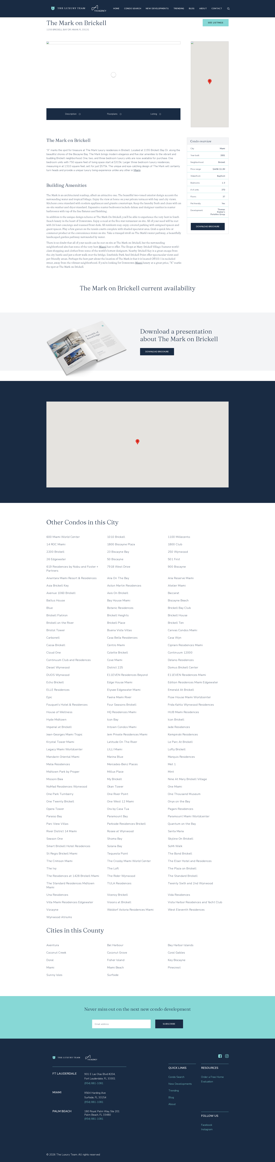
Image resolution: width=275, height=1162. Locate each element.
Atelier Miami (177, 586)
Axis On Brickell (117, 593)
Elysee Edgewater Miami (124, 690)
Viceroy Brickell (117, 895)
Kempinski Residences (183, 734)
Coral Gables (176, 953)
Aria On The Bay (118, 578)
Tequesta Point (117, 854)
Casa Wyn (174, 638)
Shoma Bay (114, 839)
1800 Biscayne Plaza (121, 544)
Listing (154, 114)
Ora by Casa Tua (118, 809)
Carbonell (53, 638)
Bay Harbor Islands (181, 945)
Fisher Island (116, 960)
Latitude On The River (122, 742)
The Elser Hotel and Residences (190, 861)
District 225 (115, 667)
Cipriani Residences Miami (185, 645)
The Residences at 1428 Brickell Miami (72, 876)
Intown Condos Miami (121, 727)
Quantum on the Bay (182, 824)
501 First (174, 559)
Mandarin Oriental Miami (62, 757)
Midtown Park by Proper (62, 772)
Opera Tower (55, 809)
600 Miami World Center (63, 537)
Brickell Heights (118, 615)
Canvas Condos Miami (182, 630)
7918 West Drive (118, 567)
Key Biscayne (176, 960)
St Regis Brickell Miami (61, 854)
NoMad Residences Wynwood (66, 787)
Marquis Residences (181, 757)
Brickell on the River (60, 623)
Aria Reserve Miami (181, 578)
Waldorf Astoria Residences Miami (130, 910)
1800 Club (175, 544)
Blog (192, 8)
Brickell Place (116, 623)
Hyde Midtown (56, 720)
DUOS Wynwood (57, 675)
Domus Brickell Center (183, 667)
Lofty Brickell (177, 749)
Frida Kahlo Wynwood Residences (191, 705)
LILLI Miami (114, 749)
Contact (217, 8)
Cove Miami (114, 660)
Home (116, 8)
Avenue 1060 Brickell (60, 593)
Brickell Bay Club (179, 608)
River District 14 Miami (61, 831)
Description (70, 114)
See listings (215, 22)
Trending (178, 8)
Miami (137, 170)
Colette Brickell (117, 653)
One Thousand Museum (184, 794)
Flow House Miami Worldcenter (189, 697)
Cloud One (53, 653)
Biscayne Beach (178, 600)
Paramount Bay (117, 816)
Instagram (207, 1129)
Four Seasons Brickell (121, 705)
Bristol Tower (55, 630)
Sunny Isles (54, 975)
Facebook (206, 1125)
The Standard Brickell (183, 876)
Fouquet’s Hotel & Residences (67, 705)
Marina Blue (115, 757)
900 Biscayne (177, 567)
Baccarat (173, 593)
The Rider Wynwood (121, 876)
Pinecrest (174, 967)
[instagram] (227, 1057)
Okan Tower (115, 787)
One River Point (117, 794)
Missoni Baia (54, 779)
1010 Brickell (116, 537)
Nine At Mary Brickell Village (187, 779)
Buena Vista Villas (119, 630)
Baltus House (55, 600)
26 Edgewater (56, 559)
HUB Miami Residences (183, 712)
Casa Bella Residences (122, 638)
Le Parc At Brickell (180, 742)
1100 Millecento (179, 537)
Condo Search (132, 8)
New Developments (157, 8)
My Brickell (114, 779)
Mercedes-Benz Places (122, 764)
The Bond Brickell (180, 854)
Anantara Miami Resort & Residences (71, 578)
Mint (171, 772)
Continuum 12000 (180, 653)
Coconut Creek (56, 953)
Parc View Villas (57, 824)
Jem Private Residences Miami (127, 734)
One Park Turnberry (59, 794)
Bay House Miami (118, 600)
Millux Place (115, 772)
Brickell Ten (176, 623)
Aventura (52, 945)
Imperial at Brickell (59, 727)
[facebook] (220, 1057)
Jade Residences (179, 727)
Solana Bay (114, 846)
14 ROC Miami (55, 544)
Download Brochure (207, 226)
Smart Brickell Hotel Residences (68, 846)
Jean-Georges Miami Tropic (64, 734)
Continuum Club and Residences (68, 660)
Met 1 (172, 764)
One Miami (175, 787)
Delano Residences (181, 660)
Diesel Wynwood (58, 667)
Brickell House (177, 615)
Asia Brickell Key (57, 586)
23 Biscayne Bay (118, 552)
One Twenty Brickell (60, 801)
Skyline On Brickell (180, 839)
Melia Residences (58, 764)
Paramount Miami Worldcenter (189, 816)
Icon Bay (112, 720)
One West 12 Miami (120, 801)
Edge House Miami (119, 682)
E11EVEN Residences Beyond (127, 675)
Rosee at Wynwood (120, 831)
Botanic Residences (120, 608)
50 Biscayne (115, 559)
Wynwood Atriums (59, 917)
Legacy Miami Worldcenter (64, 749)
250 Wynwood (178, 552)
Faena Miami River (119, 697)
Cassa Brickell (55, 645)
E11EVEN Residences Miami (187, 675)
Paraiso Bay (54, 816)
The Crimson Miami (59, 861)
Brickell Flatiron (57, 615)
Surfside (113, 975)
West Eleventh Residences (186, 910)
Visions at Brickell (119, 902)
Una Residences (57, 895)
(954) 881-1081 (93, 1083)
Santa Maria (176, 831)
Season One (54, 839)
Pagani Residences (180, 809)
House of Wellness (59, 712)
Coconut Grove (117, 953)
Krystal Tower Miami (60, 742)
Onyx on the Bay (179, 801)
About (203, 8)
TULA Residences (119, 883)
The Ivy (51, 868)
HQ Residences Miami (121, 712)
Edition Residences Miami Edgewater (193, 682)
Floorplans (112, 114)
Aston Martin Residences (124, 586)
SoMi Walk (175, 846)
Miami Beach (115, 967)
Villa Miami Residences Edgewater (69, 902)
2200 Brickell (55, 552)
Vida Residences (179, 895)
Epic (49, 697)
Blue (49, 608)
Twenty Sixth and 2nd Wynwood (190, 883)
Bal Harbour (115, 945)
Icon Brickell (176, 720)
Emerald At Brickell (181, 690)
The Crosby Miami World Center (129, 861)
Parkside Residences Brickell (126, 824)
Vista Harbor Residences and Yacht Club (195, 902)
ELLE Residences (58, 690)
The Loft (113, 868)
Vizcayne (52, 910)
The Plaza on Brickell (182, 868)
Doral (50, 960)
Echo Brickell (55, 682)
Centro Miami (116, 645)
